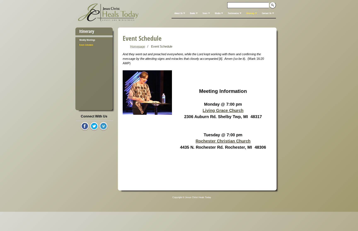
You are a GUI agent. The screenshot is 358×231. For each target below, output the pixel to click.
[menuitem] (179, 13)
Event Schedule (86, 44)
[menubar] (224, 13)
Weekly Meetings (87, 39)
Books (192, 13)
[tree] (94, 42)
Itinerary (250, 13)
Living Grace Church (223, 110)
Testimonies (233, 13)
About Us (178, 13)
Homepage (137, 46)
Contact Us (266, 13)
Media (217, 13)
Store (205, 13)
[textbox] (248, 5)
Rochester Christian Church (223, 141)
